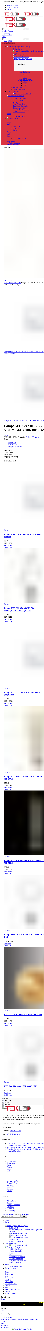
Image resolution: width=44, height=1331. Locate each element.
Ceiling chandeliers (19, 98)
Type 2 (25, 76)
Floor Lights (27, 55)
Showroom (16, 126)
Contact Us (10, 1187)
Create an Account (7, 1317)
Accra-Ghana (11, 1161)
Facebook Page (12, 1183)
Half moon (25, 57)
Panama (9, 1167)
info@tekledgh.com (13, 1134)
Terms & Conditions (13, 1205)
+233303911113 (15, 1131)
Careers (9, 1191)
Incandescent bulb (19, 116)
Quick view (8, 547)
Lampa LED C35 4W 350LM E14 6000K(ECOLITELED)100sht (19, 609)
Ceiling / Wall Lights (20, 89)
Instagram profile (12, 1181)
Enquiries (10, 1189)
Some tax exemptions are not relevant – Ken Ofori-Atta (25, 1147)
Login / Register (10, 1293)
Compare (8, 1291)
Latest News (11, 1209)
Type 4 (25, 82)
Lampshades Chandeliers (21, 110)
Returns (9, 1203)
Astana (9, 1165)
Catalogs (15, 128)
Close (3, 1299)
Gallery (15, 130)
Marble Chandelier (19, 112)
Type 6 (25, 85)
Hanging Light (18, 87)
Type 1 (25, 74)
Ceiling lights (17, 49)
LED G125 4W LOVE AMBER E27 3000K (23, 1014)
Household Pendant (19, 108)
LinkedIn (10, 1185)
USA (8, 1171)
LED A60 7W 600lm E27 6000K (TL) (20, 1086)
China (9, 1169)
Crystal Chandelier (19, 100)
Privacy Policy (12, 1201)
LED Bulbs (17, 283)
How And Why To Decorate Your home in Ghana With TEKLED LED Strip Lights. (25, 1144)
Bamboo (15, 102)
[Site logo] (12, 15)
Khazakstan (11, 1163)
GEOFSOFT (25, 1214)
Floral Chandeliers (19, 104)
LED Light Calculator (20, 138)
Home (6, 283)
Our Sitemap (11, 1210)
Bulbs (11, 283)
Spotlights (26, 59)
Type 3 (25, 78)
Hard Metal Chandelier (20, 106)
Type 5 (25, 84)
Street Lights (27, 94)
